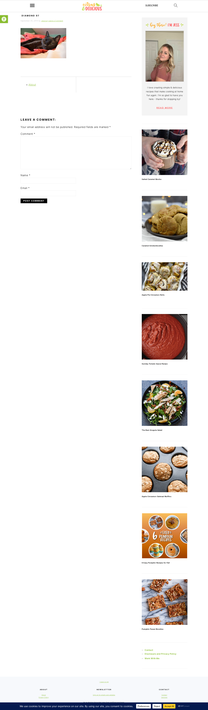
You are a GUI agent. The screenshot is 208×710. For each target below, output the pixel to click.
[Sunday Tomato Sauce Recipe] (164, 337)
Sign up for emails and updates (104, 695)
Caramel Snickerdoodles (152, 246)
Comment (28, 133)
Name (25, 175)
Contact (149, 650)
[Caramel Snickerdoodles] (164, 218)
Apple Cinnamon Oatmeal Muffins (156, 496)
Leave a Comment (55, 21)
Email (25, 188)
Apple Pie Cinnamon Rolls (153, 295)
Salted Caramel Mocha (151, 179)
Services (164, 697)
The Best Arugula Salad (152, 430)
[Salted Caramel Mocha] (164, 152)
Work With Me (152, 658)
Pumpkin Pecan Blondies (152, 629)
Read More (165, 108)
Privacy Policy (44, 697)
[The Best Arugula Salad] (164, 403)
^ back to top (104, 682)
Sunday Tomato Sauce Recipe (154, 364)
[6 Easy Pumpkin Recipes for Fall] (164, 536)
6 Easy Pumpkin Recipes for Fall (156, 563)
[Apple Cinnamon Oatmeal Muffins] (164, 469)
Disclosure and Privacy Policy (160, 654)
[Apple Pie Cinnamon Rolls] (164, 276)
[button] (4, 19)
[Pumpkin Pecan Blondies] (164, 602)
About (32, 84)
